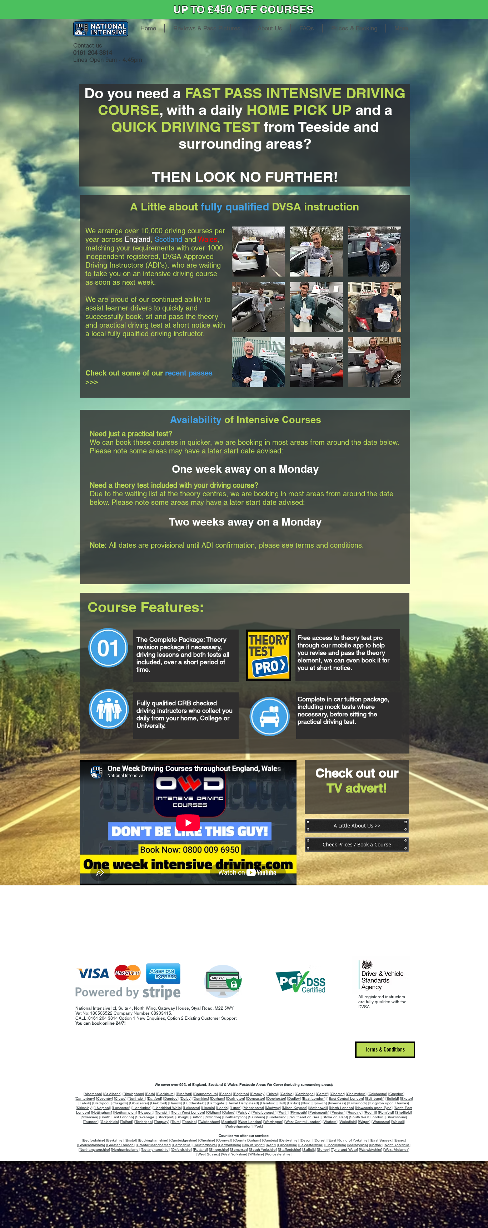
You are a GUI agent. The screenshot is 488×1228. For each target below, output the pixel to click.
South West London (366, 1117)
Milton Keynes (294, 1107)
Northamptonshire (94, 1149)
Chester (337, 1094)
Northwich (137, 1098)
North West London (188, 1112)
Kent (271, 1145)
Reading (355, 1112)
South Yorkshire (263, 1149)
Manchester (253, 1107)
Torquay (161, 1121)
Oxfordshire (181, 1149)
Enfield (392, 1098)
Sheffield (403, 1112)
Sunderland (277, 1117)
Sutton (197, 1117)
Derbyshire (289, 1140)
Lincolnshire (335, 1145)
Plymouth (298, 1112)
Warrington (273, 1121)
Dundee (171, 1098)
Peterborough (264, 1112)
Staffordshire (289, 1149)
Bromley (257, 1094)
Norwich (162, 1112)
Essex (400, 1140)
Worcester (381, 1121)
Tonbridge (143, 1121)
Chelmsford (356, 1094)
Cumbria (270, 1140)
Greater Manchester (153, 1145)
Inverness (337, 1103)
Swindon (213, 1117)
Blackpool (101, 1103)
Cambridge (305, 1094)
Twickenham (209, 1121)
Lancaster (121, 1107)
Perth (283, 1112)
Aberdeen (93, 1094)
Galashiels (109, 1121)
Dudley (294, 1098)
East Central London (346, 1098)
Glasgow (120, 1103)
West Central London (302, 1121)
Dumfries (201, 1098)
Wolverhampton (239, 1126)
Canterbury (85, 1098)
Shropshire (219, 1149)
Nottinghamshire (155, 1149)
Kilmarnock (357, 1103)
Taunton (91, 1121)
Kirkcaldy (84, 1107)
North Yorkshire (397, 1145)
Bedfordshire (93, 1140)
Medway (273, 1107)
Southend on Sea (304, 1117)
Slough (182, 1117)
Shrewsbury (396, 1117)
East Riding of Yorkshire (348, 1140)
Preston (338, 1112)
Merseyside (357, 1145)
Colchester (377, 1094)
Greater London (120, 1145)
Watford (330, 1121)
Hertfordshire (229, 1145)
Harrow (175, 1103)
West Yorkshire (234, 1154)
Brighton (241, 1094)
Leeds (222, 1107)
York (258, 1126)
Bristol (273, 1094)
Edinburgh (374, 1098)
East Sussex (381, 1140)
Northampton (125, 1112)
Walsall (398, 1121)
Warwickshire (370, 1149)
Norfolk (376, 1145)
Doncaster (255, 1098)
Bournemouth (205, 1094)
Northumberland (125, 1149)
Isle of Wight (253, 1145)
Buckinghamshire (153, 1140)
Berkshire (115, 1140)
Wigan (364, 1121)
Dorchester (276, 1098)
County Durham (247, 1140)
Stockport (165, 1117)
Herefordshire (205, 1145)
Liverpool (102, 1107)
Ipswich (320, 1103)
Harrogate (216, 1103)
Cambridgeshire (183, 1140)
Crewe (120, 1098)
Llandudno (141, 1107)
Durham (217, 1098)
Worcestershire (278, 1154)
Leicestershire (310, 1145)
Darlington (235, 1098)
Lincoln (208, 1107)
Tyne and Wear (344, 1149)
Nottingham (101, 1112)
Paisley (243, 1112)
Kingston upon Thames (388, 1103)
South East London (116, 1117)
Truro (175, 1121)
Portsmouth (318, 1112)
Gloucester (139, 1103)
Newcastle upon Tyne (374, 1107)
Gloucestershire (91, 1145)
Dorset (320, 1140)
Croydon (396, 1094)
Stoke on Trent (335, 1117)
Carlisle (287, 1094)
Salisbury (256, 1117)
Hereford (268, 1103)
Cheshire (206, 1140)
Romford (386, 1112)
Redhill (370, 1112)
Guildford (158, 1103)
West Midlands (396, 1149)
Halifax (293, 1103)
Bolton (225, 1094)
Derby (185, 1098)
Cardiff (322, 1094)
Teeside (189, 1121)
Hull (282, 1103)
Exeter (406, 1098)
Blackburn (165, 1094)
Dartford (154, 1098)
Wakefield (348, 1121)
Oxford (228, 1112)
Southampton (234, 1117)
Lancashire (287, 1145)
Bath (150, 1094)
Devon (306, 1140)
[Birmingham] (133, 1094)
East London (313, 1098)
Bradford (184, 1094)
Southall (229, 1121)
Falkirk (85, 1103)
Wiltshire (256, 1154)
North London (341, 1107)
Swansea (89, 1117)
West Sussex (208, 1154)
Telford (126, 1121)
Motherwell (318, 1107)
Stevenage (145, 1117)
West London (250, 1121)
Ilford (306, 1103)
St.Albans (112, 1094)
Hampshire (181, 1145)
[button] (258, 252)
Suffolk (309, 1149)
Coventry (104, 1098)
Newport (146, 1112)
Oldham (213, 1112)
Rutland (200, 1149)
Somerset (239, 1149)
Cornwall (224, 1140)
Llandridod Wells (167, 1107)
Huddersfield (194, 1103)
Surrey (323, 1149)
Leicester (191, 1107)
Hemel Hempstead (243, 1103)
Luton (235, 1107)
